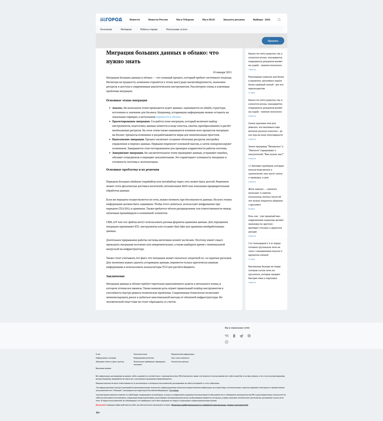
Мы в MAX (208, 19)
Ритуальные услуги (176, 29)
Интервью (126, 29)
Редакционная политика (144, 358)
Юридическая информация (182, 354)
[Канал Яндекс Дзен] (249, 336)
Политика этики (140, 354)
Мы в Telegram (185, 19)
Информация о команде (106, 358)
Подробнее (174, 390)
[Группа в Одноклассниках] (234, 336)
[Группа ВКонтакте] (226, 336)
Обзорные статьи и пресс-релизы (110, 361)
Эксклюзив (106, 29)
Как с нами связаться (180, 358)
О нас (98, 354)
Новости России (158, 19)
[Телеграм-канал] (241, 336)
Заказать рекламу (234, 19)
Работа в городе (149, 29)
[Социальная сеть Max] (226, 342)
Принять (273, 40)
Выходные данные (103, 368)
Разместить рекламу (180, 361)
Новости (135, 19)
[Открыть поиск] (279, 19)
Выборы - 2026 (261, 19)
